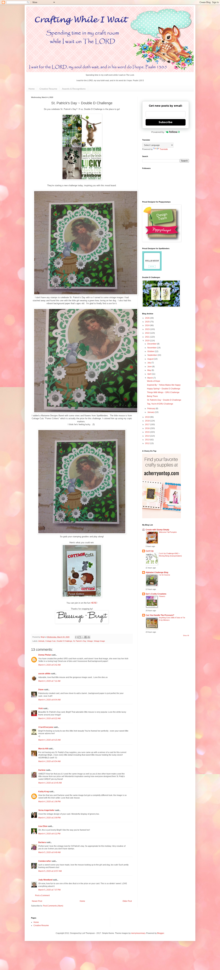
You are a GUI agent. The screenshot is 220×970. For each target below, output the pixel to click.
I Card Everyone (45, 727)
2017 (147, 424)
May (149, 370)
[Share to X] (82, 637)
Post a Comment (42, 895)
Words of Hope (153, 381)
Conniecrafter (44, 861)
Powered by (157, 132)
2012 (147, 443)
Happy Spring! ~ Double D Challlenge (163, 389)
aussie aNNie (44, 673)
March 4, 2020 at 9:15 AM (49, 740)
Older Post (127, 901)
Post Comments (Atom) (53, 906)
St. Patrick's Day (79, 641)
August (150, 359)
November (152, 348)
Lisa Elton (42, 826)
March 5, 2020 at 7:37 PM (49, 890)
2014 (147, 436)
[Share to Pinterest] (88, 637)
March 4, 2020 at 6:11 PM (49, 834)
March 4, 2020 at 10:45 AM (50, 783)
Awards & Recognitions (74, 88)
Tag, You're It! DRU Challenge (160, 404)
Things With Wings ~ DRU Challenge (163, 392)
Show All (186, 635)
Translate (164, 149)
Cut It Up (149, 551)
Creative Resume (48, 88)
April (149, 374)
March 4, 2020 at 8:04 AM (49, 700)
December (152, 344)
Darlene (42, 770)
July (149, 363)
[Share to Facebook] (85, 637)
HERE (94, 603)
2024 (147, 325)
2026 (147, 318)
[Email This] (76, 637)
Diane (41, 689)
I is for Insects (164, 575)
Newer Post (37, 901)
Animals (41, 641)
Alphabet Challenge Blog (157, 572)
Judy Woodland (45, 880)
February (151, 408)
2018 (147, 421)
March (150, 378)
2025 (147, 322)
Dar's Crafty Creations (156, 594)
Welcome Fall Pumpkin (168, 532)
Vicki (40, 708)
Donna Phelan (44, 655)
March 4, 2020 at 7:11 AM (49, 681)
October (151, 351)
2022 (147, 333)
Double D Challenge (64, 641)
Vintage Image (99, 641)
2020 (147, 340)
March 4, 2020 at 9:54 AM (49, 761)
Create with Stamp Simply (157, 530)
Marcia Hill (43, 749)
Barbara (42, 842)
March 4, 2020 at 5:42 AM (49, 665)
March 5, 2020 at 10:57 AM (50, 871)
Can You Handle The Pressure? (160, 615)
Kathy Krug (43, 791)
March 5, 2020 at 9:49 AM (49, 852)
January (151, 412)
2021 (147, 337)
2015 (147, 432)
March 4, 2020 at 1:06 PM (49, 801)
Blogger (160, 933)
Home (32, 88)
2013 (147, 440)
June (149, 366)
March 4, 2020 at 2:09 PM (49, 818)
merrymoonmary (138, 933)
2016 (147, 428)
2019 (147, 417)
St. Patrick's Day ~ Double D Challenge (164, 400)
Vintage (90, 641)
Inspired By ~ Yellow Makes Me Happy (164, 385)
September (152, 355)
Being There (152, 396)
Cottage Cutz (50, 641)
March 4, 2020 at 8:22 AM (49, 718)
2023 (147, 329)
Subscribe (165, 122)
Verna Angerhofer (46, 810)
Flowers (162, 596)
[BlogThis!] (79, 637)
